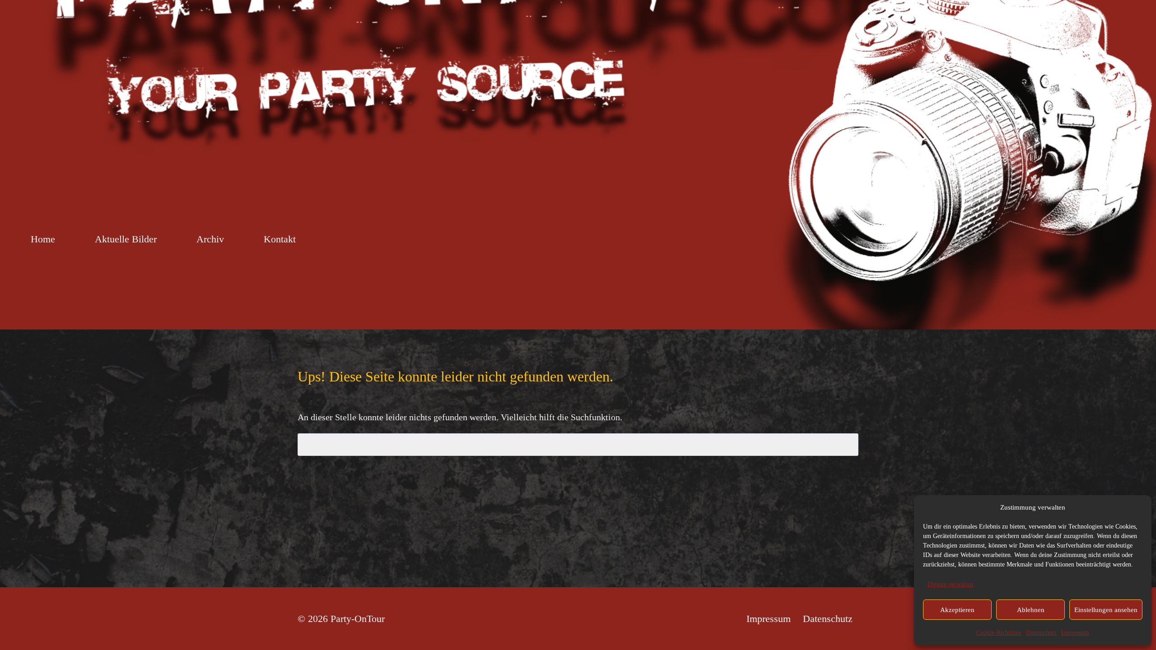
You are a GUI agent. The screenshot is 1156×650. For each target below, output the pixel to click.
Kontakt (280, 239)
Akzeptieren (957, 609)
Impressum (1075, 632)
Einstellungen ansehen (1105, 609)
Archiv (210, 239)
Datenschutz (1041, 632)
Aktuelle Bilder (126, 239)
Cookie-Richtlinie (998, 632)
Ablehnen (1030, 609)
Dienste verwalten (950, 584)
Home (43, 239)
